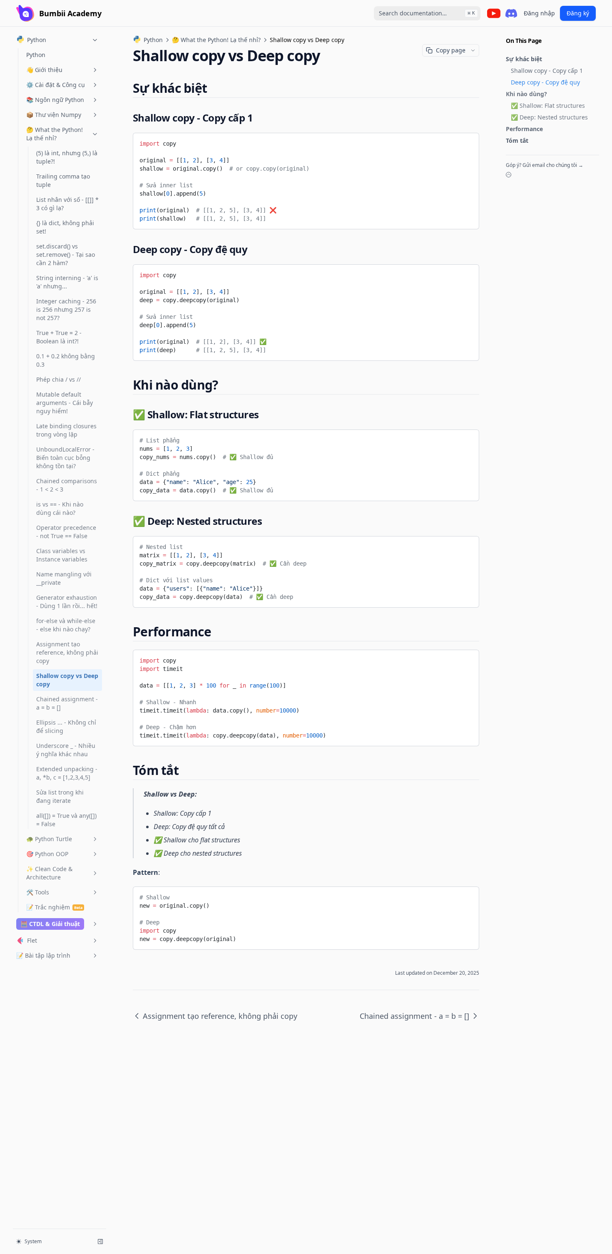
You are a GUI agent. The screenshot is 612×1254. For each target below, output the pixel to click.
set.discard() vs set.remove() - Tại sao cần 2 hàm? (65, 254)
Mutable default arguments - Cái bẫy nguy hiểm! (64, 402)
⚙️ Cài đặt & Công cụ (55, 85)
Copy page (450, 50)
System (33, 1241)
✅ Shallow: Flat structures (548, 105)
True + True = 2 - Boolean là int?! (59, 337)
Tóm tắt (517, 140)
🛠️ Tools (37, 892)
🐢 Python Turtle (49, 839)
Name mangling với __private (64, 578)
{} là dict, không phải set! (65, 227)
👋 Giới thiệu (44, 70)
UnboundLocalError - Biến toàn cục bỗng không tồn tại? (65, 457)
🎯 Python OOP (47, 854)
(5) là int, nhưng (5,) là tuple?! (66, 157)
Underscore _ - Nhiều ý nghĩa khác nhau (65, 750)
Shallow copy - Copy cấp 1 (547, 70)
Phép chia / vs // (58, 379)
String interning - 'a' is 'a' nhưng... (67, 282)
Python (35, 55)
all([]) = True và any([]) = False (66, 820)
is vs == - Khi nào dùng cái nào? (59, 508)
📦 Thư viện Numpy (53, 115)
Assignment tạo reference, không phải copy (67, 652)
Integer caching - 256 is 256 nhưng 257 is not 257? (66, 309)
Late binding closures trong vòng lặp (66, 430)
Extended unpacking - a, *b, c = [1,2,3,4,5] (66, 773)
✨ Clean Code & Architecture (49, 873)
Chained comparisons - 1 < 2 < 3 (66, 485)
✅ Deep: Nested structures (549, 117)
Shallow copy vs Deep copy (67, 680)
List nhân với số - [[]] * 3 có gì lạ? (67, 204)
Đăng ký (578, 13)
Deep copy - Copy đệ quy (545, 82)
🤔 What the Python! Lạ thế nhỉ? (54, 134)
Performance (524, 129)
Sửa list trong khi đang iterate (60, 796)
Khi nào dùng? (526, 94)
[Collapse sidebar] (100, 1241)
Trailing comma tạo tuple (63, 180)
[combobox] (427, 13)
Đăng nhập (539, 13)
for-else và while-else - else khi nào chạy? (65, 625)
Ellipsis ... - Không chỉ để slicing (66, 726)
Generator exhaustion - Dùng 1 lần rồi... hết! (66, 601)
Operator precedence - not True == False (66, 532)
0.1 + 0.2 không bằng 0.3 (65, 360)
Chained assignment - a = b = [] (67, 703)
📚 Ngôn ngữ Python (55, 100)
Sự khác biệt (524, 59)
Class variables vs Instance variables (61, 555)
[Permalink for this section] (214, 88)
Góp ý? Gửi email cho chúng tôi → (544, 165)
